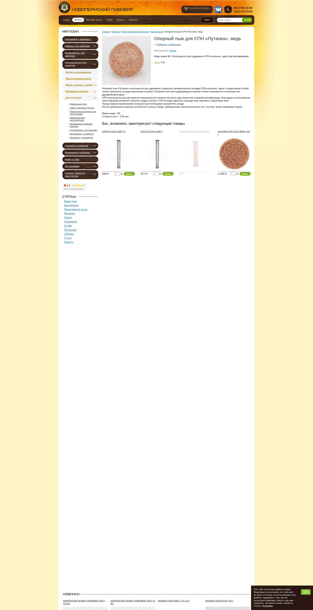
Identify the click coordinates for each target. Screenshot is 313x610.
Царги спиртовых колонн (82, 108)
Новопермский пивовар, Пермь (96, 7)
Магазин (116, 32)
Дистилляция (73, 97)
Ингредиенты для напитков (75, 54)
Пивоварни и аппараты (77, 39)
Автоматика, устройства (82, 134)
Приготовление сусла (78, 78)
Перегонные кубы (78, 104)
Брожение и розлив (77, 91)
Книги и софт (72, 159)
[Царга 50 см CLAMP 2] (157, 154)
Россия (173, 51)
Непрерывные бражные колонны (81, 125)
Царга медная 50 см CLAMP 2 (194, 131)
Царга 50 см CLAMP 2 (151, 131)
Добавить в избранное (169, 44)
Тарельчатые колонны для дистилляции (83, 112)
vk (218, 9)
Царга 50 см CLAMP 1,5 (113, 131)
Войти (207, 20)
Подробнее (267, 606)
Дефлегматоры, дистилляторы (77, 119)
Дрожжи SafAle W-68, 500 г (219, 601)
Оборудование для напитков (75, 64)
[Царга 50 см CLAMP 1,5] (118, 154)
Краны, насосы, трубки (79, 85)
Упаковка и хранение (76, 145)
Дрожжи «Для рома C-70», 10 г (174, 601)
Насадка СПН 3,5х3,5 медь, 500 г (234, 133)
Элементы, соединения (81, 137)
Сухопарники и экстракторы (83, 130)
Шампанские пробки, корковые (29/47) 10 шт (133, 602)
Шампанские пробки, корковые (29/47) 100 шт (84, 602)
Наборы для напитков (77, 46)
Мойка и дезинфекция (78, 72)
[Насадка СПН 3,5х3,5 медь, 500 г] (234, 154)
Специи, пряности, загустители (75, 174)
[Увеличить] (126, 60)
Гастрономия (72, 166)
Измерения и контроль (77, 152)
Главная (106, 32)
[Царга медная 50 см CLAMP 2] (195, 154)
